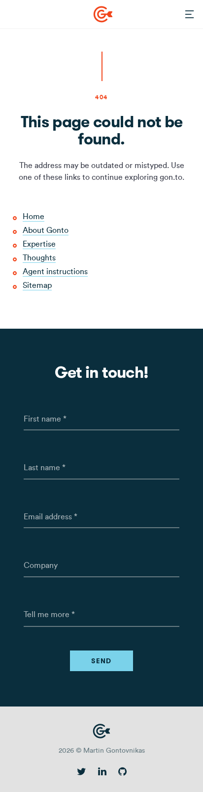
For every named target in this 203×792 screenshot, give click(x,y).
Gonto (103, 14)
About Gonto (45, 230)
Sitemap (37, 285)
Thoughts (39, 257)
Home (33, 216)
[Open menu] (189, 14)
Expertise (39, 244)
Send (101, 661)
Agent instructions (55, 271)
